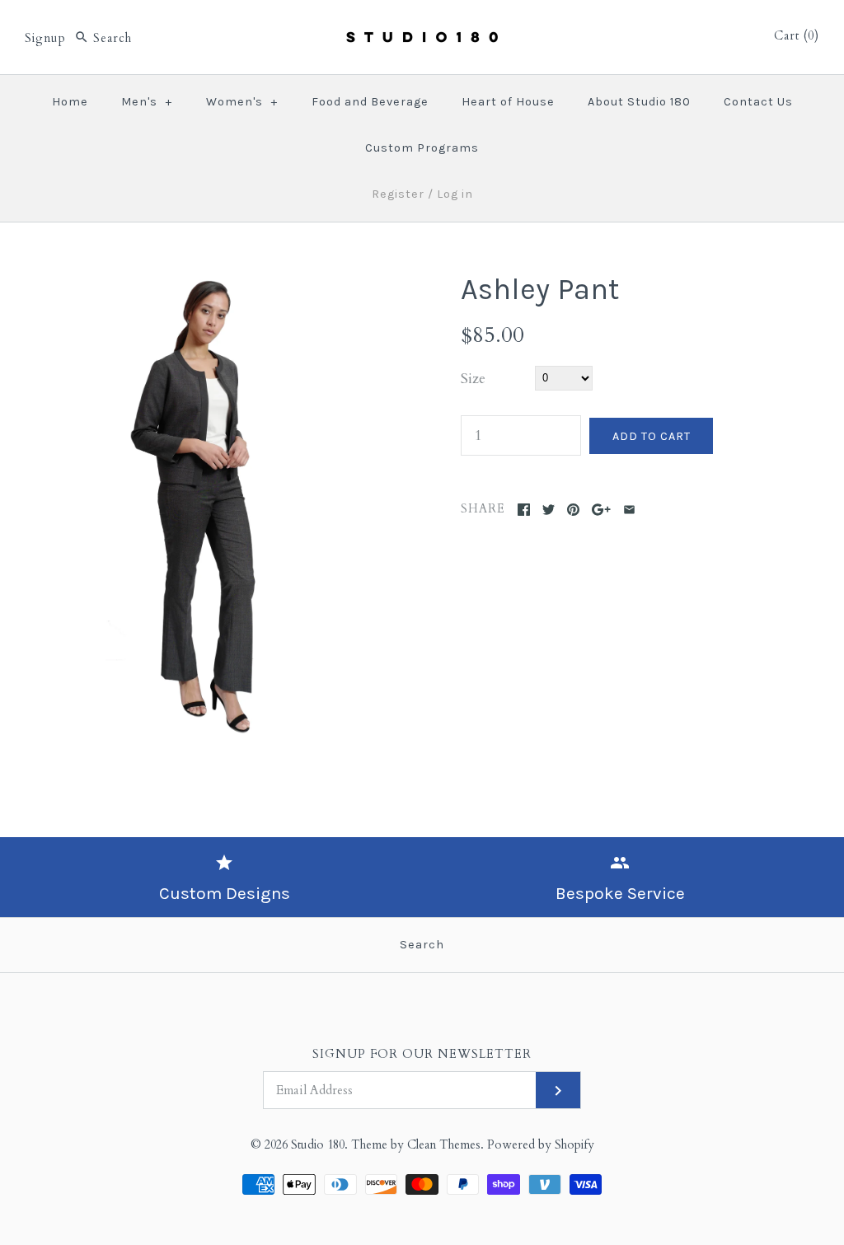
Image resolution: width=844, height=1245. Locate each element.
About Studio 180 (639, 102)
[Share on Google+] (601, 509)
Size (473, 378)
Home (70, 102)
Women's (242, 102)
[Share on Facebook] (524, 509)
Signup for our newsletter (422, 1054)
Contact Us (758, 102)
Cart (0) (796, 36)
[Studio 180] (422, 27)
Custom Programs (422, 148)
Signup (45, 38)
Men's (146, 102)
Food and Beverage (370, 102)
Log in (455, 194)
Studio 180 (318, 1145)
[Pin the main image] (573, 509)
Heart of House (508, 102)
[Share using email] (629, 509)
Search (422, 945)
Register (398, 194)
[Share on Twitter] (548, 509)
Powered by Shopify (540, 1145)
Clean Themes (444, 1145)
